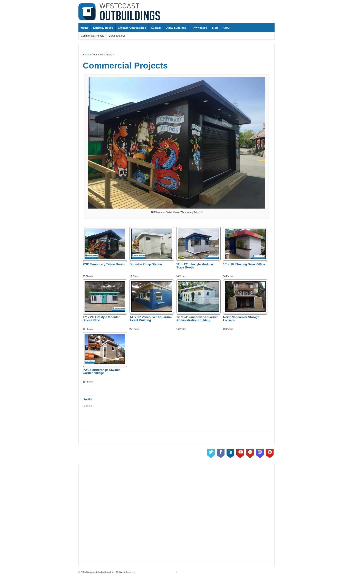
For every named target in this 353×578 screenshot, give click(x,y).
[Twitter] (211, 452)
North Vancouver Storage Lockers (241, 318)
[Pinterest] (270, 452)
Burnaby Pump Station (146, 264)
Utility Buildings (176, 27)
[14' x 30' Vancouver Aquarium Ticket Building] (151, 296)
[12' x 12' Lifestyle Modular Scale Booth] (198, 243)
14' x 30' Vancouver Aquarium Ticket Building (151, 318)
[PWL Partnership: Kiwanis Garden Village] (105, 349)
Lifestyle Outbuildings (132, 27)
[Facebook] (220, 452)
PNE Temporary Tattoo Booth (104, 264)
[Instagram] (260, 452)
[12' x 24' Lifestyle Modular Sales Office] (105, 296)
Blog (215, 27)
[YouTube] (240, 452)
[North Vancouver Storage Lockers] (245, 296)
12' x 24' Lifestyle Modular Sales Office (101, 318)
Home (84, 27)
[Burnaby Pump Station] (151, 243)
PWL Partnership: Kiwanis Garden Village (101, 371)
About (226, 27)
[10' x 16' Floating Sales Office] (245, 243)
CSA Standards (116, 35)
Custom (156, 27)
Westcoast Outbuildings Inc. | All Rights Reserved (110, 572)
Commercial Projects (92, 35)
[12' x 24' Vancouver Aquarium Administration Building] (198, 296)
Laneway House (103, 27)
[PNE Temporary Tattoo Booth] (105, 243)
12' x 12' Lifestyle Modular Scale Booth (194, 266)
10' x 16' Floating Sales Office (244, 264)
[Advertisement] (233, 12)
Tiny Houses (199, 27)
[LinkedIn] (230, 452)
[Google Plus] (250, 452)
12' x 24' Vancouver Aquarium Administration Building (197, 318)
